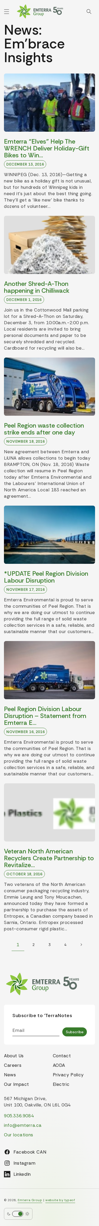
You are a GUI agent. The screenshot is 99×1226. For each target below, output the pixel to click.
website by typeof (60, 1200)
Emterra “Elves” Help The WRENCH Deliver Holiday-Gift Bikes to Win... (46, 148)
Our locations (18, 1135)
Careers (12, 1065)
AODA (59, 1065)
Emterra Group (30, 1200)
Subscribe (74, 1032)
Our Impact (16, 1084)
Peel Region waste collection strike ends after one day (44, 429)
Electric (61, 1084)
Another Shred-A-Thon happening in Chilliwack (36, 287)
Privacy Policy (68, 1075)
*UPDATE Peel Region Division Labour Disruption (46, 577)
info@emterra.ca (23, 1125)
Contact (62, 1056)
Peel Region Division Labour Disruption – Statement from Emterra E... (45, 716)
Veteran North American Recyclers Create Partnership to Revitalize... (49, 858)
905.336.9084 (19, 1116)
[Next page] (81, 944)
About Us (14, 1056)
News (10, 1075)
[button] (6, 11)
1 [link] (17, 945)
